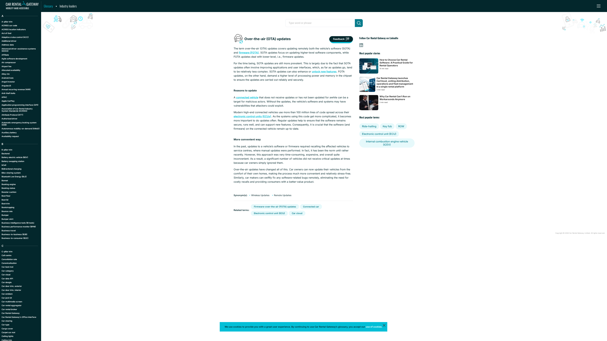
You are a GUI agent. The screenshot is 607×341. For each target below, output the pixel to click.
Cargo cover (7, 328)
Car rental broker (9, 309)
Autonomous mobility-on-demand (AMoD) (21, 128)
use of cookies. (374, 326)
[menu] (598, 6)
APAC (4, 97)
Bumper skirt (7, 219)
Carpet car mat (8, 332)
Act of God (6, 33)
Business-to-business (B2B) (14, 234)
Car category (8, 271)
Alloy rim (6, 74)
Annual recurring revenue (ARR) (16, 89)
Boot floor (6, 196)
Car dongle (7, 282)
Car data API (7, 278)
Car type (5, 324)
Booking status (8, 188)
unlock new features (324, 71)
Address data (8, 45)
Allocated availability (11, 70)
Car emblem (7, 294)
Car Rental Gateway (11, 313)
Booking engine (9, 184)
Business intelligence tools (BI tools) (18, 223)
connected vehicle (247, 97)
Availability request (10, 136)
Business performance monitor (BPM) (19, 226)
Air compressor (9, 62)
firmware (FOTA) (249, 52)
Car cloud (297, 213)
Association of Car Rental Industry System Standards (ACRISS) (17, 110)
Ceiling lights (7, 336)
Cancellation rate (9, 259)
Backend (5, 153)
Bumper (5, 215)
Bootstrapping (8, 207)
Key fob (387, 126)
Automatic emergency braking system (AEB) (19, 123)
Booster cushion (9, 192)
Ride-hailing (369, 126)
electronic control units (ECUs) (252, 116)
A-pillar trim (7, 22)
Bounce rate (7, 211)
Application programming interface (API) (20, 105)
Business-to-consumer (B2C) (15, 238)
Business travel (9, 230)
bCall (4, 165)
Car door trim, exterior (12, 286)
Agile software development (14, 58)
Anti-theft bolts (8, 93)
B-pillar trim (7, 150)
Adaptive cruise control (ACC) (15, 37)
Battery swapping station (13, 161)
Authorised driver (9, 118)
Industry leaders (68, 6)
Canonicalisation (9, 263)
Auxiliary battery (9, 132)
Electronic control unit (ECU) (269, 213)
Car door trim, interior (11, 290)
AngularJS (6, 85)
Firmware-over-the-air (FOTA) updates (275, 206)
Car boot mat (7, 267)
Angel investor (8, 82)
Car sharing (7, 321)
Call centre (6, 255)
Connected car (311, 206)
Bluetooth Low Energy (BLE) (14, 176)
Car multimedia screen (12, 301)
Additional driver (9, 41)
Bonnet (5, 180)
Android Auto (7, 78)
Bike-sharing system (11, 173)
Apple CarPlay (8, 101)
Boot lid (5, 200)
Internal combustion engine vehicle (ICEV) (387, 143)
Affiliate (5, 55)
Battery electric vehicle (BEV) (15, 157)
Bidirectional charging (11, 169)
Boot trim (6, 203)
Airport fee (6, 66)
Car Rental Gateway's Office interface (19, 317)
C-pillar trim (7, 251)
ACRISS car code (9, 25)
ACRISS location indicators (14, 29)
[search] (359, 23)
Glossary (48, 6)
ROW (401, 126)
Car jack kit (7, 298)
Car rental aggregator (11, 305)
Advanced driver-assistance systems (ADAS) (19, 50)
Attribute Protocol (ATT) (12, 115)
